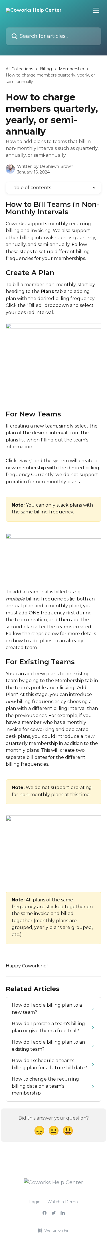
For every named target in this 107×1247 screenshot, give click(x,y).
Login (35, 1201)
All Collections (19, 68)
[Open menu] (96, 10)
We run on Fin (56, 1230)
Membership (71, 68)
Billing (46, 68)
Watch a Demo (62, 1201)
